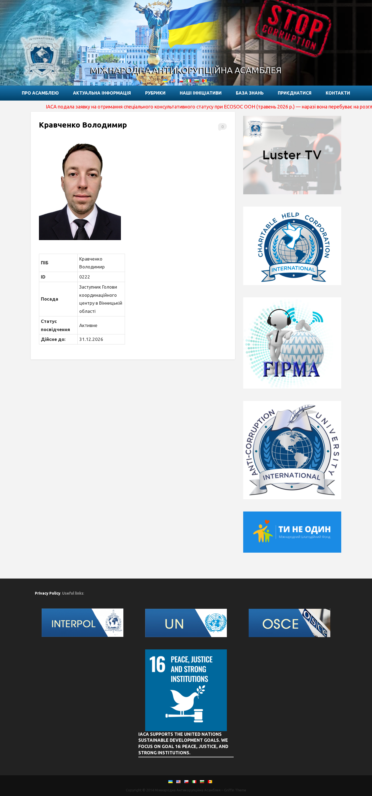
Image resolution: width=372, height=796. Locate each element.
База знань (250, 92)
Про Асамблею (40, 92)
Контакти (338, 92)
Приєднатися (295, 92)
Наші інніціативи (201, 92)
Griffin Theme (235, 790)
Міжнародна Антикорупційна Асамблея (186, 70)
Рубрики (155, 92)
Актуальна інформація (102, 92)
